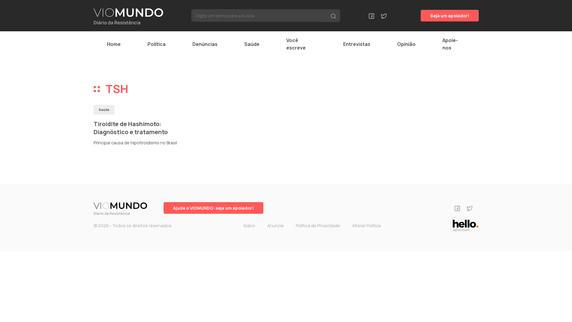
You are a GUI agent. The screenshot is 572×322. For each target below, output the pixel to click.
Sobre (249, 225)
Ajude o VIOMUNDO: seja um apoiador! (213, 208)
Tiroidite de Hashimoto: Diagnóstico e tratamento (131, 128)
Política (156, 44)
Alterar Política (366, 225)
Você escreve (296, 44)
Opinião (406, 44)
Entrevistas (356, 44)
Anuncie (275, 225)
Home (114, 44)
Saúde (251, 44)
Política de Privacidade (318, 225)
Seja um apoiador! (449, 15)
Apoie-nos (450, 44)
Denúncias (204, 44)
